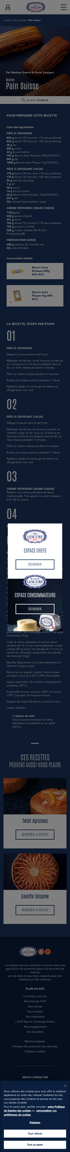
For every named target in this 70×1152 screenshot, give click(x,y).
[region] (35, 1116)
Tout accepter (35, 1144)
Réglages (35, 1122)
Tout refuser (35, 1133)
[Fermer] (65, 1086)
